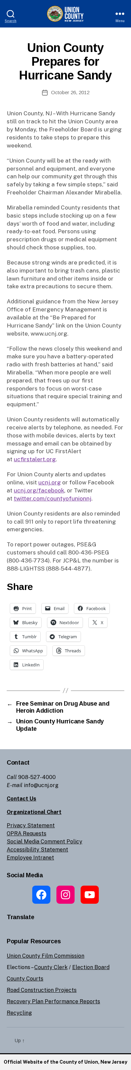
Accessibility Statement (37, 849)
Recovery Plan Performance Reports (53, 1001)
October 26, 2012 (70, 92)
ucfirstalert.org (35, 459)
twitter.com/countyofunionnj (52, 498)
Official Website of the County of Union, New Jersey (65, 1062)
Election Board (91, 967)
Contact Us (21, 798)
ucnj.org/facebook (39, 490)
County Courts (25, 978)
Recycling (19, 1013)
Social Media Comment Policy (44, 841)
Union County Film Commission (45, 956)
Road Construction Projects (42, 990)
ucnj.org (49, 482)
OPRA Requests (26, 833)
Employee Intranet (30, 857)
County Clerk (51, 967)
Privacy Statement (31, 825)
